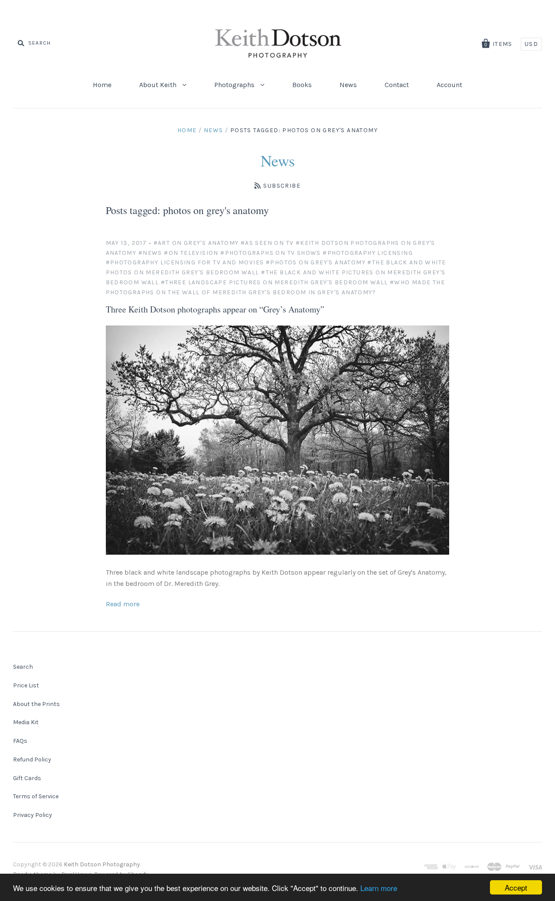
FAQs (20, 741)
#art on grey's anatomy (196, 243)
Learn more (378, 887)
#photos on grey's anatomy (316, 262)
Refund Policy (32, 759)
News (348, 85)
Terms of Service (36, 796)
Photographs (235, 85)
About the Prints (36, 704)
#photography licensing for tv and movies (185, 262)
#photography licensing (368, 253)
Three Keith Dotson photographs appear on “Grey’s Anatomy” (215, 309)
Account (449, 85)
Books (302, 85)
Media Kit (26, 722)
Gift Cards (27, 778)
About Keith (158, 85)
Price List (26, 685)
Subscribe (281, 185)
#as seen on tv (267, 243)
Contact (397, 85)
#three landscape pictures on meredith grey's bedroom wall (274, 282)
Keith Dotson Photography (102, 864)
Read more (123, 604)
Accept (516, 887)
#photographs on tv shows (270, 253)
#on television (191, 253)
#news (150, 253)
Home (102, 85)
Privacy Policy (32, 815)
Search (23, 666)
